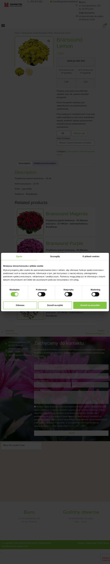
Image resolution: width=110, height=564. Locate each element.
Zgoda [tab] (19, 256)
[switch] (41, 294)
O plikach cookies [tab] (90, 256)
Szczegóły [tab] (55, 256)
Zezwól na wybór (55, 305)
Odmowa (20, 305)
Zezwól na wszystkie (90, 305)
